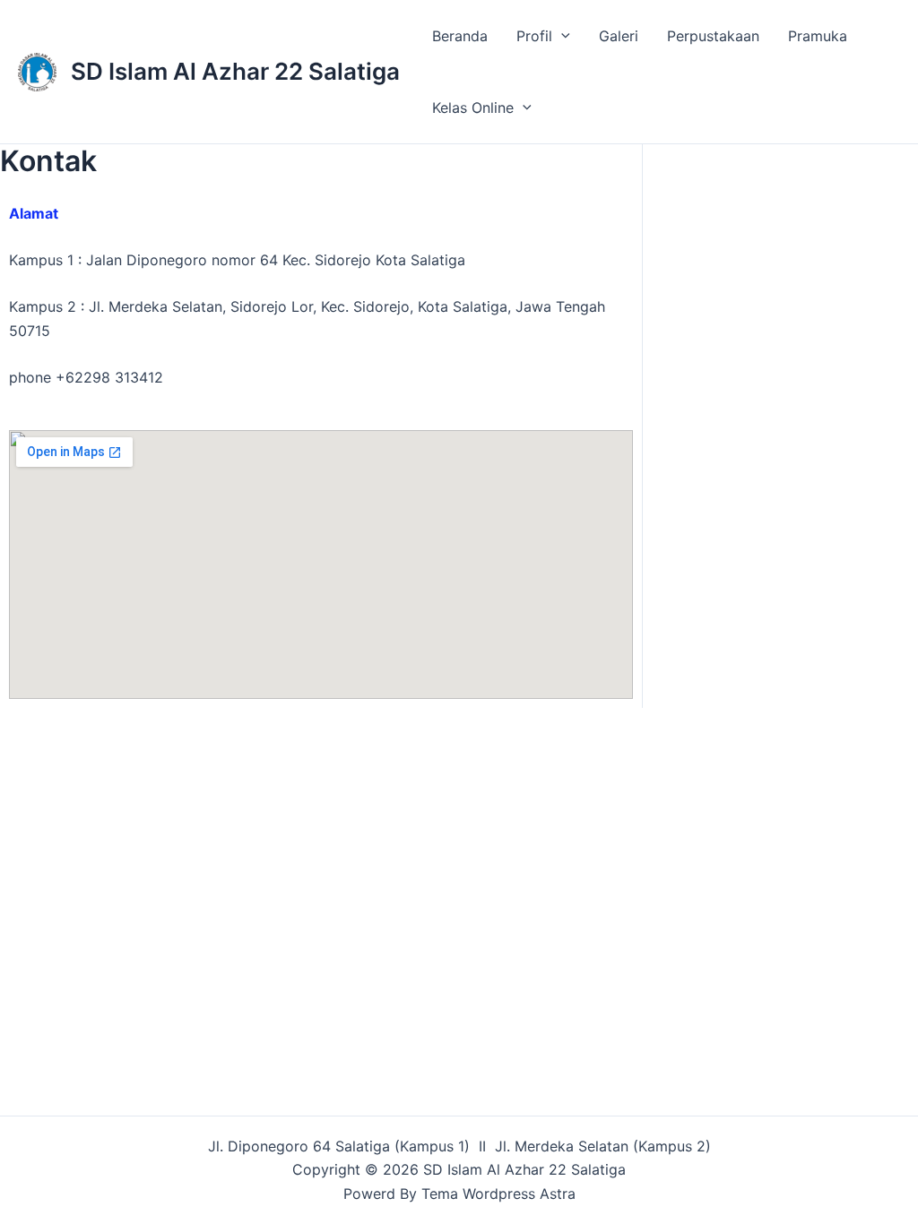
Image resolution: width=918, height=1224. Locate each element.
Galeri (618, 36)
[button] (561, 35)
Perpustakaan (713, 36)
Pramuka (817, 36)
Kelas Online (473, 107)
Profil (534, 36)
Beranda (460, 36)
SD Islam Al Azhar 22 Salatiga (235, 71)
